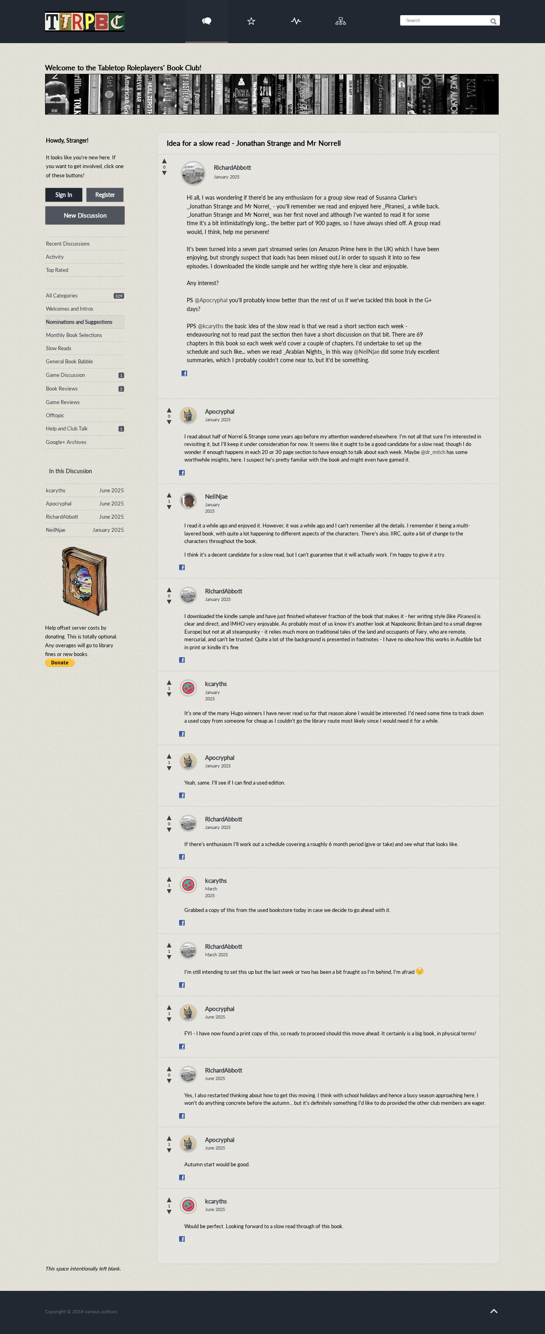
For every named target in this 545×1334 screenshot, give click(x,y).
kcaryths (216, 683)
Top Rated (57, 270)
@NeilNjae (366, 351)
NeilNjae (216, 496)
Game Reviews (63, 402)
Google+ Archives (66, 442)
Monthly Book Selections (74, 335)
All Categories (62, 295)
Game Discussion (65, 375)
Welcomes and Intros (69, 308)
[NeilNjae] (188, 500)
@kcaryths (210, 326)
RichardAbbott (232, 167)
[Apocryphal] (188, 415)
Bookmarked (251, 16)
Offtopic (55, 415)
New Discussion (85, 215)
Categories (341, 16)
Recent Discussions (68, 243)
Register (105, 194)
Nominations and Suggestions (79, 322)
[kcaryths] (188, 688)
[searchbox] (450, 20)
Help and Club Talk (67, 428)
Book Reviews (62, 388)
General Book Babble (69, 361)
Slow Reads (58, 348)
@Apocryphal (211, 300)
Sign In (63, 194)
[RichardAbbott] (193, 175)
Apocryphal (220, 411)
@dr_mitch (433, 452)
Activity (296, 16)
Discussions (206, 16)
